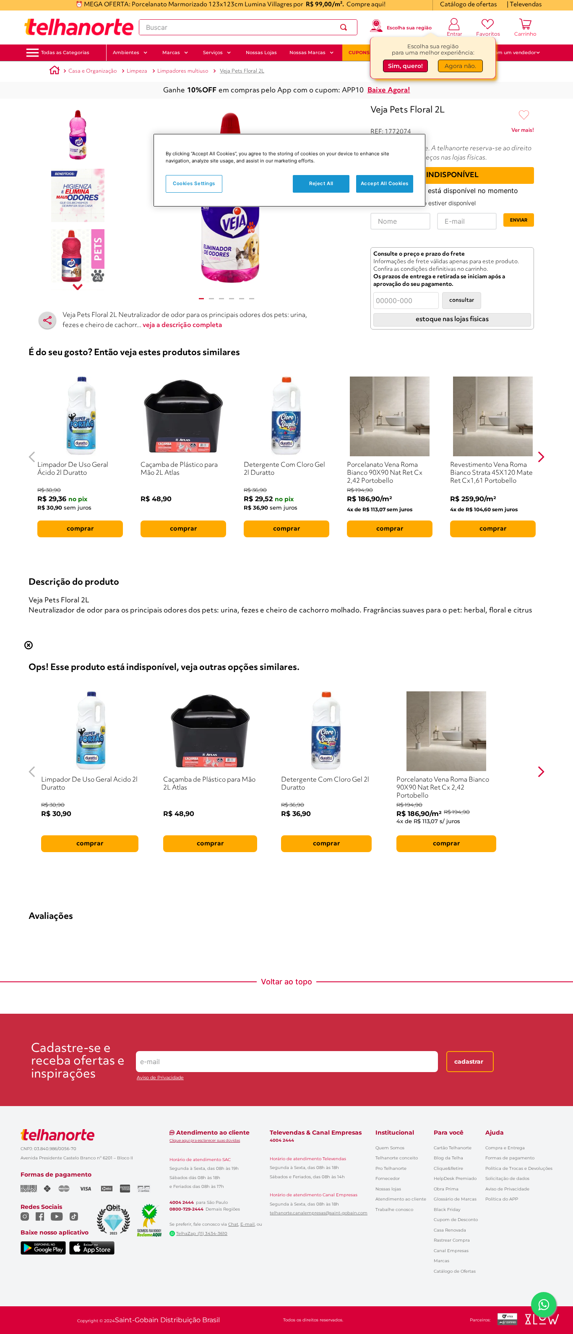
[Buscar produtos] (345, 27)
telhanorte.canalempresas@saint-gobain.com (318, 1213)
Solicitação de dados (507, 1178)
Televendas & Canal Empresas (316, 1132)
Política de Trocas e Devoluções (518, 1168)
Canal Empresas (451, 1250)
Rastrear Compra (452, 1240)
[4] (232, 299)
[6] (252, 299)
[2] (211, 299)
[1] (201, 299)
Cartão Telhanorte (452, 1148)
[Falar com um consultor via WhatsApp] (543, 1304)
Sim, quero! (405, 66)
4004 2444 (181, 1202)
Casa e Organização (92, 71)
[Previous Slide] (32, 457)
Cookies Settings (194, 183)
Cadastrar (468, 1061)
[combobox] (248, 27)
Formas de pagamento (509, 1158)
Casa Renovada (450, 1230)
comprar (80, 529)
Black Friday (447, 1209)
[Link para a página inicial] (54, 71)
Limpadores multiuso (182, 71)
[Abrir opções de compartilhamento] (47, 320)
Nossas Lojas (261, 52)
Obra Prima (446, 1189)
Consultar (461, 300)
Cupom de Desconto (456, 1219)
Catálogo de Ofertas (455, 1271)
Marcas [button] (171, 52)
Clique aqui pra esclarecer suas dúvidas (204, 1140)
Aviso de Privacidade (160, 1077)
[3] (221, 299)
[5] (242, 299)
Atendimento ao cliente (400, 1199)
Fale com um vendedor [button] (508, 52)
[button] (65, 52)
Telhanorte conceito (396, 1158)
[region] (289, 170)
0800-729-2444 (186, 1209)
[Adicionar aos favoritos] (524, 115)
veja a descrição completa (182, 325)
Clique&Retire (448, 1168)
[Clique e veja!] (522, 132)
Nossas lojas (388, 1189)
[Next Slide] (541, 457)
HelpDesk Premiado (455, 1178)
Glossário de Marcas (455, 1199)
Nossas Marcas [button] (307, 52)
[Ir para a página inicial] (78, 27)
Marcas (441, 1260)
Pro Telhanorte (390, 1168)
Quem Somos (389, 1148)
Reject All (321, 183)
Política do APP (501, 1199)
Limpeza (137, 71)
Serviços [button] (213, 52)
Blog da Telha (448, 1158)
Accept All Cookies (385, 183)
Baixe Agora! (388, 90)
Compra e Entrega (505, 1148)
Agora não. (460, 66)
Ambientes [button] (126, 52)
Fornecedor (387, 1178)
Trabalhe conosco (394, 1209)
